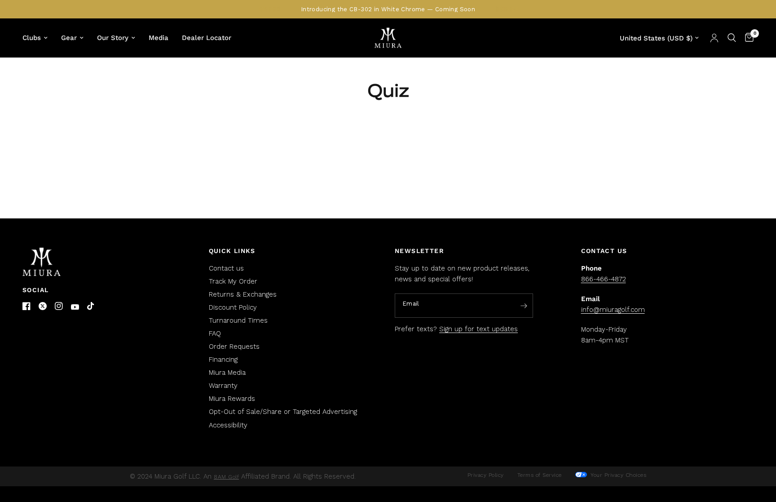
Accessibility (228, 425)
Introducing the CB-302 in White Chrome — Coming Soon (388, 9)
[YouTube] (75, 307)
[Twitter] (43, 306)
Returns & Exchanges (243, 294)
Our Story (112, 38)
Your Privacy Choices (618, 475)
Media (158, 38)
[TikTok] (91, 306)
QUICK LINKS (232, 251)
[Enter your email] (524, 306)
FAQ (215, 333)
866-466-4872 (603, 279)
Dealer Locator (206, 38)
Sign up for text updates (478, 329)
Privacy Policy (485, 475)
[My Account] (714, 37)
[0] (747, 37)
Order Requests (234, 346)
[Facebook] (26, 306)
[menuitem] (38, 38)
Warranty (223, 386)
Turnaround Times (238, 320)
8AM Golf (226, 477)
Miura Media (227, 373)
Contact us (226, 268)
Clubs (31, 38)
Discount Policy (233, 307)
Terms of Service (539, 475)
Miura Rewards (232, 399)
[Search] (732, 37)
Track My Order (233, 281)
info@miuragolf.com (613, 310)
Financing (223, 359)
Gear (69, 38)
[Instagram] (59, 306)
